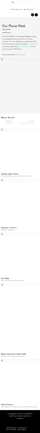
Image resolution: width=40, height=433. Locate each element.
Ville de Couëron (7, 404)
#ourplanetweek (32, 44)
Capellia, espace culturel (9, 174)
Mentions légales (21, 429)
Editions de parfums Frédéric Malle (13, 354)
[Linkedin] (36, 14)
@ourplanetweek (20, 55)
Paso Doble (5, 278)
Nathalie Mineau (22, 9)
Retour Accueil (7, 117)
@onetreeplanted (24, 46)
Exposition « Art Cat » (9, 227)
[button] (27, 15)
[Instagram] (32, 14)
